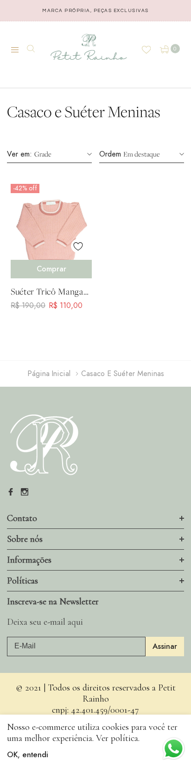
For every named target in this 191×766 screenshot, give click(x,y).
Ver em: (19, 154)
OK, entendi (27, 755)
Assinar (165, 646)
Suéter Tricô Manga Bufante (47, 291)
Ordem (110, 154)
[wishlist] (78, 246)
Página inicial (48, 373)
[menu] (18, 49)
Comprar (51, 269)
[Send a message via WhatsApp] (173, 748)
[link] (51, 227)
